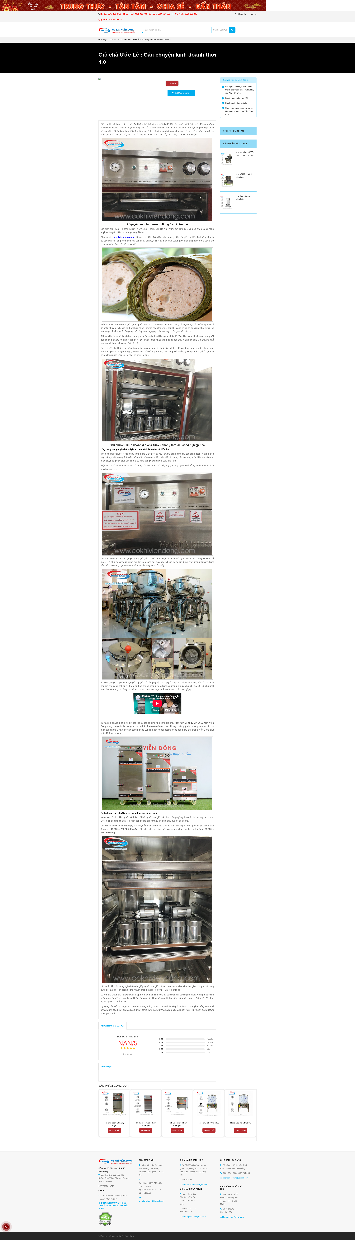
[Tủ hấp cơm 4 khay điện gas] (177, 1103)
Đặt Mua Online (181, 93)
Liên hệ (254, 14)
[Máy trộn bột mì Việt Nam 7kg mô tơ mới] (227, 159)
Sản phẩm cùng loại (113, 1085)
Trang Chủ (105, 39)
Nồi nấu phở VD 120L (240, 1123)
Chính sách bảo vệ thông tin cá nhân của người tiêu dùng (113, 1205)
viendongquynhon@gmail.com (193, 1216)
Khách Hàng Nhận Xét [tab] (112, 1026)
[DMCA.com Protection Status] (105, 1219)
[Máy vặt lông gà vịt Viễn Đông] (227, 180)
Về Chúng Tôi (240, 14)
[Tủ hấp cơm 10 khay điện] (114, 1103)
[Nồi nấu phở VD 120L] (240, 1103)
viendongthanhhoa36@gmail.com (194, 1184)
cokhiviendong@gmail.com (232, 1217)
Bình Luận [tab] (106, 1067)
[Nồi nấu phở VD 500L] (209, 1103)
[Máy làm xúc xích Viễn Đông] (227, 202)
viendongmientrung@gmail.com (234, 1178)
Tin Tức (116, 39)
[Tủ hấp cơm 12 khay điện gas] (146, 1103)
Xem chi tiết (114, 1130)
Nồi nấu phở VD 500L (209, 1123)
